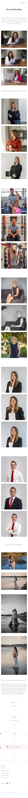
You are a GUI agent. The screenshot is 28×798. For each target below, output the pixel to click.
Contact (4, 777)
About (3, 768)
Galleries (5, 775)
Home (3, 765)
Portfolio (5, 770)
